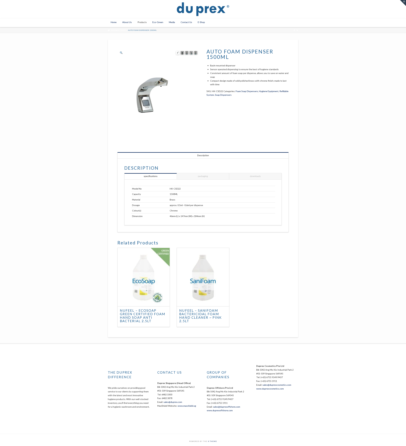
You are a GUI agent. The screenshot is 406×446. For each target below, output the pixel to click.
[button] (403, 3)
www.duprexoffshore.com (220, 410)
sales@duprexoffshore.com (226, 406)
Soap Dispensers (223, 94)
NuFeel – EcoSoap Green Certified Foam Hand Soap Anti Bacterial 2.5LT (142, 316)
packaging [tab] (203, 176)
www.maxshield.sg (187, 405)
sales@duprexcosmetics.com (276, 384)
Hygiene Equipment (268, 91)
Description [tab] (203, 155)
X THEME (212, 441)
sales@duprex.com (173, 402)
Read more (145, 301)
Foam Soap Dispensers (247, 91)
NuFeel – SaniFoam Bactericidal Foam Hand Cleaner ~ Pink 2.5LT (200, 316)
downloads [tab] (255, 176)
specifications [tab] (150, 176)
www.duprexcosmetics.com (270, 388)
